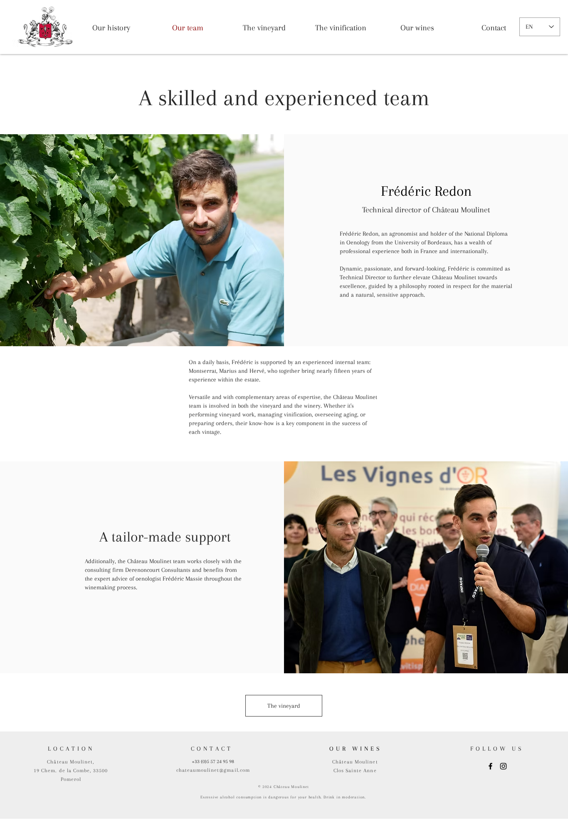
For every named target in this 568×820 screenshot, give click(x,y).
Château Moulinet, (70, 762)
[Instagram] (503, 766)
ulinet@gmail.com (227, 770)
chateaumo (190, 770)
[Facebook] (490, 766)
